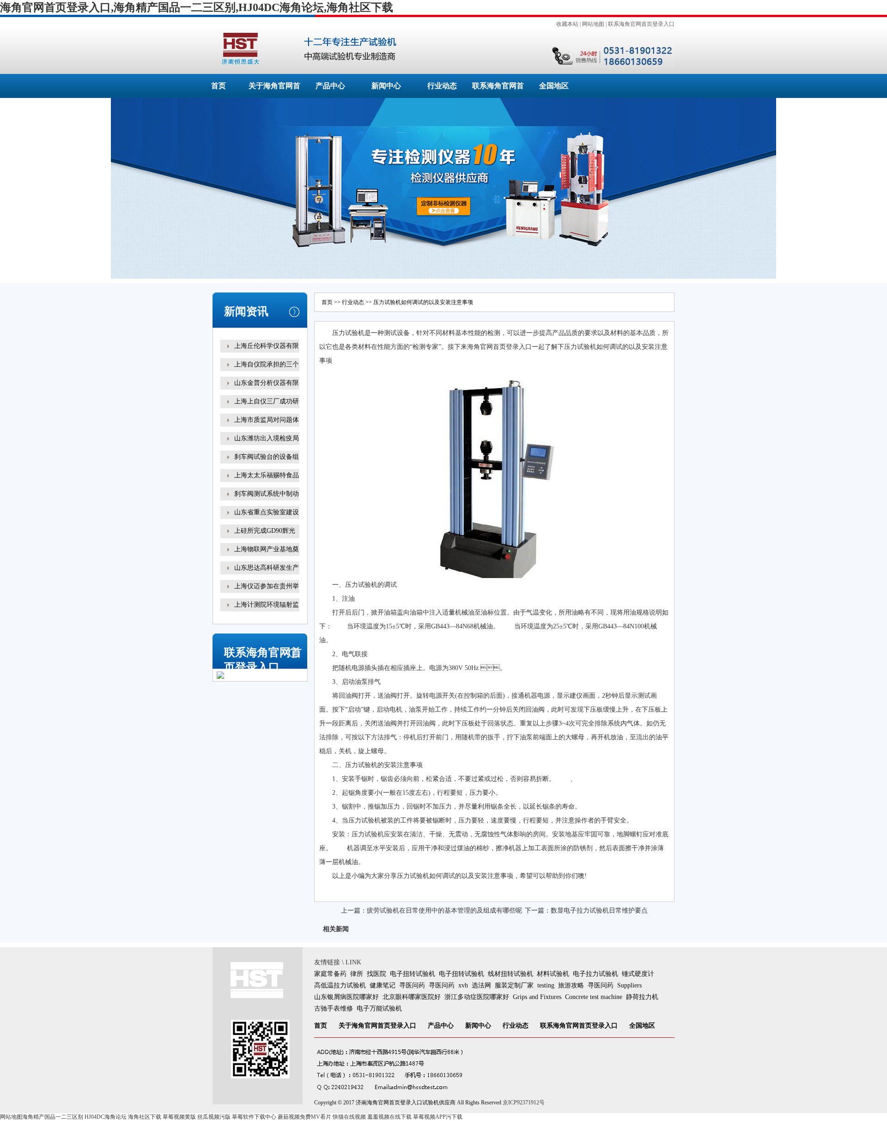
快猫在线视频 (349, 1117)
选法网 (481, 985)
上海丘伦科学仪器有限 (266, 345)
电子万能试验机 (379, 1008)
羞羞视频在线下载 (389, 1117)
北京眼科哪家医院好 (412, 996)
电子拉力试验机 (595, 973)
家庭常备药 (330, 973)
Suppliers (629, 985)
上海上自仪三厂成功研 (266, 401)
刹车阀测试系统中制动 (266, 493)
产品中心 (330, 86)
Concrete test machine (593, 996)
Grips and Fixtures (537, 996)
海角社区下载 (144, 1117)
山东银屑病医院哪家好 (346, 996)
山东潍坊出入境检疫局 (266, 438)
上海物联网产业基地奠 (266, 549)
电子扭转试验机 (412, 973)
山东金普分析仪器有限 (266, 382)
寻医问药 (412, 985)
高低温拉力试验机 (340, 985)
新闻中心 (386, 86)
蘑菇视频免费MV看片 (304, 1117)
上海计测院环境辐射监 (266, 604)
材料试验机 (553, 973)
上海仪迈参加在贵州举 (266, 586)
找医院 (376, 973)
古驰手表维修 (333, 1008)
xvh (463, 985)
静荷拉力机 (642, 996)
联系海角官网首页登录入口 (641, 24)
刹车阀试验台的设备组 (266, 456)
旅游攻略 (571, 985)
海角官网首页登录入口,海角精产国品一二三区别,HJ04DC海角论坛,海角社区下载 (196, 7)
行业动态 (442, 86)
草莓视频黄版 (179, 1117)
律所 (356, 973)
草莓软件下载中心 (254, 1117)
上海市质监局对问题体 (266, 419)
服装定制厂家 (514, 985)
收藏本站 (567, 24)
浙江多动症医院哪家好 (476, 996)
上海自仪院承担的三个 (266, 364)
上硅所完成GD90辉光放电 (264, 537)
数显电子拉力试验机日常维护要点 (599, 910)
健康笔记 (382, 985)
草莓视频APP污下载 (437, 1117)
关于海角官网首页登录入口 (377, 1025)
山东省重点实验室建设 (266, 512)
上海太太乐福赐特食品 (266, 475)
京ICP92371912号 (524, 1102)
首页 (218, 86)
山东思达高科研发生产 (266, 567)
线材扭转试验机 (510, 973)
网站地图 (593, 24)
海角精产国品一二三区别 (52, 1117)
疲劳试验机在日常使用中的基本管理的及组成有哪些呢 (444, 910)
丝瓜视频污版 (214, 1117)
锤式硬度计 (638, 973)
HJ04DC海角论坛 (106, 1117)
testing (545, 985)
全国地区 (554, 86)
